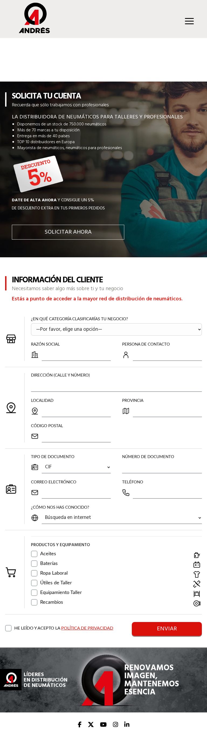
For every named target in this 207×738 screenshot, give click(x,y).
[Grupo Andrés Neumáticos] (30, 31)
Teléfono (132, 482)
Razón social (45, 344)
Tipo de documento (52, 457)
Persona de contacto (146, 344)
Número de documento (148, 457)
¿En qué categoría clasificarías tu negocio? (79, 319)
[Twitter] (91, 725)
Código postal (47, 426)
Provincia (132, 401)
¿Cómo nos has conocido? (60, 507)
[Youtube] (103, 725)
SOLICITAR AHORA (68, 232)
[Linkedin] (126, 725)
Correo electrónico (53, 482)
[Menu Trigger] (189, 20)
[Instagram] (115, 725)
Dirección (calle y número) (60, 375)
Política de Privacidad (87, 628)
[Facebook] (80, 725)
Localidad (42, 401)
